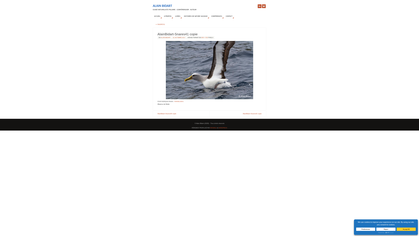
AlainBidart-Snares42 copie (252, 114)
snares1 (160, 24)
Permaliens (178, 101)
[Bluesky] (264, 6)
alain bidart (166, 37)
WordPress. (222, 128)
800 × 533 (204, 37)
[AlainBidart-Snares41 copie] (209, 70)
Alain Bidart (162, 6)
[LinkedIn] (259, 6)
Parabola (213, 128)
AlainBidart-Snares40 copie (166, 114)
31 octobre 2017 (179, 37)
